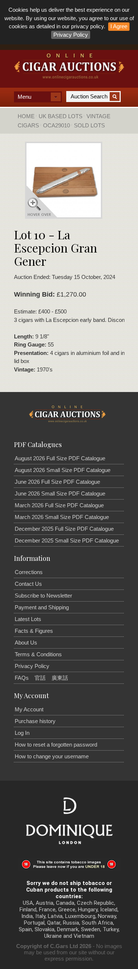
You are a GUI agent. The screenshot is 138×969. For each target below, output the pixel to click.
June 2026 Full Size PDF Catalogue (57, 482)
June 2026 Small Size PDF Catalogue (60, 493)
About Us (26, 642)
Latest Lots (28, 619)
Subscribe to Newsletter (43, 595)
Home (26, 116)
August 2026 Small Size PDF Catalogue (62, 470)
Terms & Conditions (38, 654)
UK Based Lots (60, 116)
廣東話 (60, 678)
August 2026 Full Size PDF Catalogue (60, 458)
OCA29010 (56, 125)
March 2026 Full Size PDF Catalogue (59, 505)
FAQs (22, 678)
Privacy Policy (70, 35)
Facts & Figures (34, 631)
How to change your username (52, 756)
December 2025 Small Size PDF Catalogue (67, 540)
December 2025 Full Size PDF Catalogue (64, 529)
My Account (29, 709)
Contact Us (28, 584)
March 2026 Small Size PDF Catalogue (62, 517)
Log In (22, 733)
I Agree (118, 26)
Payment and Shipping (42, 607)
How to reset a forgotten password (56, 744)
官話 (40, 678)
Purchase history (35, 721)
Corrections (29, 572)
